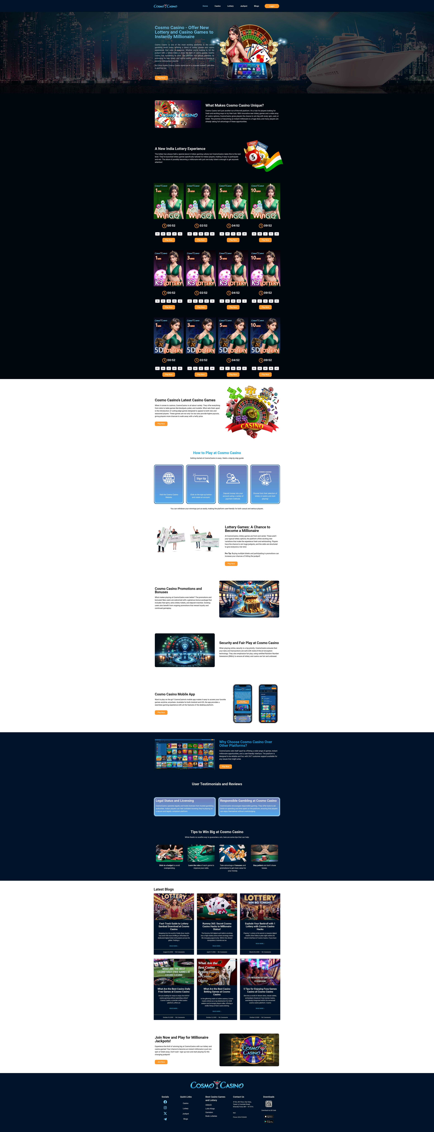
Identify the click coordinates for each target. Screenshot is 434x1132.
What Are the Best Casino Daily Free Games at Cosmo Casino (174, 990)
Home (205, 6)
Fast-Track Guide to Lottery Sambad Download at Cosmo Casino (174, 926)
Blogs (256, 6)
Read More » (174, 946)
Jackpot (243, 6)
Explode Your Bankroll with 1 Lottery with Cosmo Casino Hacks (260, 926)
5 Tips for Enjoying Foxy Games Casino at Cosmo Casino (260, 990)
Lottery (230, 6)
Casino (218, 6)
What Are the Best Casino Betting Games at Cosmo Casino (217, 992)
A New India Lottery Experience (180, 149)
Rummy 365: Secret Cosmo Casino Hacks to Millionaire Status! (217, 926)
